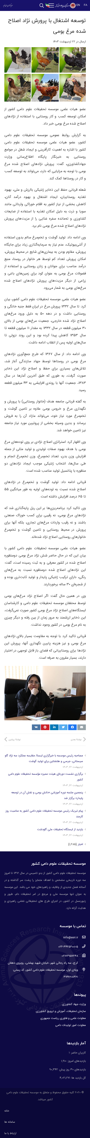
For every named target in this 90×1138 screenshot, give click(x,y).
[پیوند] (65, 5)
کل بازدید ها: (78, 1078)
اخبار (80, 844)
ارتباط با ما (10, 1133)
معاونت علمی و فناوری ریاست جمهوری (63, 1018)
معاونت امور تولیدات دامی (70, 1025)
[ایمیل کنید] (81, 727)
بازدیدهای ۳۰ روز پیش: (72, 1069)
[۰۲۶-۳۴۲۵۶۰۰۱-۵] (82, 946)
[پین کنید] (45, 727)
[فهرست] (51, 5)
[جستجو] (42, 5)
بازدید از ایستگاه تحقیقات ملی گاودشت (60, 829)
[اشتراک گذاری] (72, 727)
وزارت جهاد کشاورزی (74, 1004)
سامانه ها (9, 1122)
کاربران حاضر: (78, 1052)
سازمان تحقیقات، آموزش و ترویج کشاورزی (61, 1011)
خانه (6, 1111)
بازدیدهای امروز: (76, 1061)
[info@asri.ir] (82, 937)
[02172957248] (82, 956)
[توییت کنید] (63, 727)
